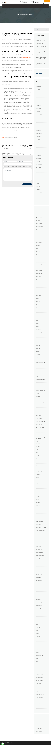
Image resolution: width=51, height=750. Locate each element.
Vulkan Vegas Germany (40, 694)
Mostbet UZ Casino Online (40, 568)
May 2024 (38, 145)
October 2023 (38, 167)
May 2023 (38, 174)
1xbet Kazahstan (39, 282)
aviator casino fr (39, 335)
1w (36, 214)
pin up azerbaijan (39, 605)
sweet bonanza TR (39, 668)
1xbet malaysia (38, 292)
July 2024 (38, 139)
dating (37, 452)
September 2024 (39, 133)
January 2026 (38, 108)
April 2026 (38, 99)
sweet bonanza (38, 664)
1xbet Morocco (38, 295)
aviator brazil (38, 329)
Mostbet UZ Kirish (39, 571)
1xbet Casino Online (39, 273)
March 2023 (38, 180)
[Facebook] (46, 2)
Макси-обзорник (39, 706)
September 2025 (39, 120)
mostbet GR (38, 536)
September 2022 (39, 199)
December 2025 (39, 111)
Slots (37, 661)
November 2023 (39, 164)
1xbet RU (38, 301)
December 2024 (39, 124)
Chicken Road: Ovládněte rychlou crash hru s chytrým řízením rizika (40, 63)
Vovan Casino (38, 683)
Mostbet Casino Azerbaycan (41, 527)
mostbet (37, 508)
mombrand (38, 490)
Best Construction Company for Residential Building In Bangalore (41, 362)
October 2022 (38, 195)
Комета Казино (39, 703)
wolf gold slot (15, 94)
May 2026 (38, 96)
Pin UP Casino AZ (39, 614)
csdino (37, 449)
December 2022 (39, 189)
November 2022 (39, 192)
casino (37, 399)
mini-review (38, 483)
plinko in (37, 633)
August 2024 (38, 136)
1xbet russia (38, 304)
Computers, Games (39, 430)
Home (4, 6)
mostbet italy (38, 543)
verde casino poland (39, 677)
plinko (37, 630)
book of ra (38, 370)
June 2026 (38, 92)
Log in (37, 722)
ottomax (3, 137)
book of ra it (38, 373)
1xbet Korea (38, 286)
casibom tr (38, 393)
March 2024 (38, 152)
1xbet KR (38, 289)
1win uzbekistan (39, 242)
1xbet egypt (38, 276)
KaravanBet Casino (39, 468)
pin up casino (38, 611)
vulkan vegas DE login (40, 686)
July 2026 (38, 89)
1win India (38, 232)
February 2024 (38, 155)
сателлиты (38, 710)
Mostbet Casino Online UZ (40, 530)
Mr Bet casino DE (39, 577)
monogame (38, 502)
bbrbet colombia (39, 357)
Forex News (38, 455)
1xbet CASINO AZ (39, 267)
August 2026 (38, 86)
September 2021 (39, 202)
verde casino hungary (39, 674)
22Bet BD (38, 317)
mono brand (38, 493)
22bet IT (37, 320)
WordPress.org (39, 731)
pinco (37, 624)
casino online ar (38, 412)
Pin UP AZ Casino (39, 602)
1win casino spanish (39, 226)
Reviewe (37, 649)
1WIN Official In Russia (40, 236)
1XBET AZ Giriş (39, 264)
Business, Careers (39, 387)
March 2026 (38, 102)
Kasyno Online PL (39, 471)
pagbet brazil (38, 596)
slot (37, 658)
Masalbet (37, 477)
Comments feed (39, 728)
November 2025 (39, 114)
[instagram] (45, 2)
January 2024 (38, 158)
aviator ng (38, 348)
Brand (37, 376)
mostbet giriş (38, 533)
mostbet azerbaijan (39, 521)
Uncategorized (18, 30)
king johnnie (38, 474)
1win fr (37, 229)
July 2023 (38, 170)
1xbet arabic (38, 257)
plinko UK (38, 636)
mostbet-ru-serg (39, 574)
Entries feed (38, 725)
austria (37, 323)
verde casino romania (39, 680)
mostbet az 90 (38, 515)
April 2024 (38, 149)
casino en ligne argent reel (40, 402)
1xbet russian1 (38, 310)
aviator (37, 326)
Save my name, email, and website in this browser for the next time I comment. (17, 166)
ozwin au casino (39, 593)
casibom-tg (38, 396)
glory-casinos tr (39, 465)
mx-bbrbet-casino (39, 583)
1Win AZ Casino (39, 217)
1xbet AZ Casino (39, 261)
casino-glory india (39, 424)
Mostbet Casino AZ (39, 524)
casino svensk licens (39, 418)
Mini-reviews (38, 486)
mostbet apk (38, 511)
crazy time (38, 446)
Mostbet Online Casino (40, 552)
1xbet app (38, 254)
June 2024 (38, 142)
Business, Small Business (40, 390)
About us (9, 6)
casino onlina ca (38, 409)
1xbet (37, 248)
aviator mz (38, 345)
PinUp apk (38, 627)
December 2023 (39, 161)
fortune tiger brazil (39, 458)
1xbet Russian (38, 307)
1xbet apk (38, 251)
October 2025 (38, 117)
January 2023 (38, 186)
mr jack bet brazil (39, 580)
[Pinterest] (43, 3)
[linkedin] (43, 2)
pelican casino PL (39, 599)
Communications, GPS (40, 427)
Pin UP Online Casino (40, 618)
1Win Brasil (38, 220)
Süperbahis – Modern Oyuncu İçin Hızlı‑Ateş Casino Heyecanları (41, 53)
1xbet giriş (38, 279)
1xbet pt (37, 298)
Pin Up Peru (38, 621)
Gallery (31, 6)
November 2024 (39, 127)
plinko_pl (37, 639)
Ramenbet (38, 643)
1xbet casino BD (39, 270)
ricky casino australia (39, 655)
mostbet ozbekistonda (40, 555)
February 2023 (38, 183)
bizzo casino (38, 367)
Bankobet (38, 351)
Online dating (38, 589)
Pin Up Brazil (38, 608)
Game (37, 462)
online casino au (39, 586)
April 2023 (38, 177)
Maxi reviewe (38, 480)
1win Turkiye (38, 239)
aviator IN (38, 339)
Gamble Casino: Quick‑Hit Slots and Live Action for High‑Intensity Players (40, 42)
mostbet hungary (39, 540)
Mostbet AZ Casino (39, 518)
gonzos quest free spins (25, 57)
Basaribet (38, 354)
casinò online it (38, 415)
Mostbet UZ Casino (39, 565)
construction (38, 434)
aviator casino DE (39, 332)
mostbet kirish (38, 546)
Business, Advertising (40, 384)
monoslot (37, 505)
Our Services (25, 6)
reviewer (37, 652)
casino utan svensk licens (40, 421)
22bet (37, 314)
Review (37, 646)
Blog (42, 6)
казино (37, 700)
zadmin (13, 30)
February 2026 (38, 105)
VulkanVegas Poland (39, 697)
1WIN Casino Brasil (39, 223)
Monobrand (38, 499)
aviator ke (38, 342)
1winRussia (38, 245)
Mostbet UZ (38, 561)
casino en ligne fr (39, 405)
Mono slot (38, 496)
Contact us (37, 6)
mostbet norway (39, 549)
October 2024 (38, 130)
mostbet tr (38, 558)
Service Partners (17, 6)
